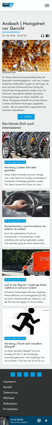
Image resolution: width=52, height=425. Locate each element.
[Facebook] (13, 374)
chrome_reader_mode (48, 36)
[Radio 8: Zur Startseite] (22, 5)
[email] (39, 374)
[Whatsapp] (26, 374)
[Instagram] (19, 374)
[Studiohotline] (33, 374)
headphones (43, 36)
